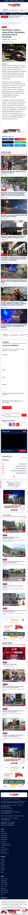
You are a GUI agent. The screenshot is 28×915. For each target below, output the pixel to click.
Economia (3, 868)
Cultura (2, 866)
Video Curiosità (4, 892)
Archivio (2, 859)
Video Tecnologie (5, 890)
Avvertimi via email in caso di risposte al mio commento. (13, 394)
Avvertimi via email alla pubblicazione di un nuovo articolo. (12, 401)
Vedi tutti (24, 457)
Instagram (20, 139)
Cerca (22, 0)
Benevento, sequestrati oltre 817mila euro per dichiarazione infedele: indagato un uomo (13, 237)
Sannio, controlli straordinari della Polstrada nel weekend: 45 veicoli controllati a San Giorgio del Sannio (14, 281)
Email (3, 377)
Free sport (3, 841)
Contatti (11, 0)
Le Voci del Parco (5, 849)
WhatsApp (20, 142)
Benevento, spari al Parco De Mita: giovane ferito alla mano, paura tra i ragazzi (14, 216)
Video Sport (3, 888)
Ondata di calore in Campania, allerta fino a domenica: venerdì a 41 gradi (13, 711)
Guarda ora (22, 450)
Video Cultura (4, 886)
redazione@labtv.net (5, 819)
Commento (5, 354)
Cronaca (7, 22)
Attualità (2, 864)
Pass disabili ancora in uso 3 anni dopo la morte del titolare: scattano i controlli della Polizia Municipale (14, 326)
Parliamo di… (4, 851)
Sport (2, 870)
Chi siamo (6, 0)
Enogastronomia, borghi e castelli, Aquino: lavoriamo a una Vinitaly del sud (13, 736)
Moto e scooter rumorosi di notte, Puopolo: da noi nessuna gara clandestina (13, 687)
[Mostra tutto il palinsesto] (14, 477)
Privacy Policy (4, 833)
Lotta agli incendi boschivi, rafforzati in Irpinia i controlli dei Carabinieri (13, 172)
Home (3, 22)
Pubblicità (17, 0)
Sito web (4, 384)
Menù (4, 13)
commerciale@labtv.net (9, 825)
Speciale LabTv (4, 837)
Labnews (3, 847)
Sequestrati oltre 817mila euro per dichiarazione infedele (11, 538)
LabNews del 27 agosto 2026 (10, 664)
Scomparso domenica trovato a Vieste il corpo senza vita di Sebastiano (14, 611)
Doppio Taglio (4, 839)
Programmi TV (4, 835)
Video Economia (4, 884)
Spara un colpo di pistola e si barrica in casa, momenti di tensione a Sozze (14, 562)
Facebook (8, 139)
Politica (2, 862)
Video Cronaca (4, 878)
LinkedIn (8, 145)
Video (2, 894)
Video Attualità (4, 882)
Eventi (2, 872)
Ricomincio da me (5, 853)
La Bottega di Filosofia (6, 845)
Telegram (20, 145)
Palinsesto (3, 831)
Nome (4, 370)
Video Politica (4, 880)
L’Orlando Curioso (5, 843)
